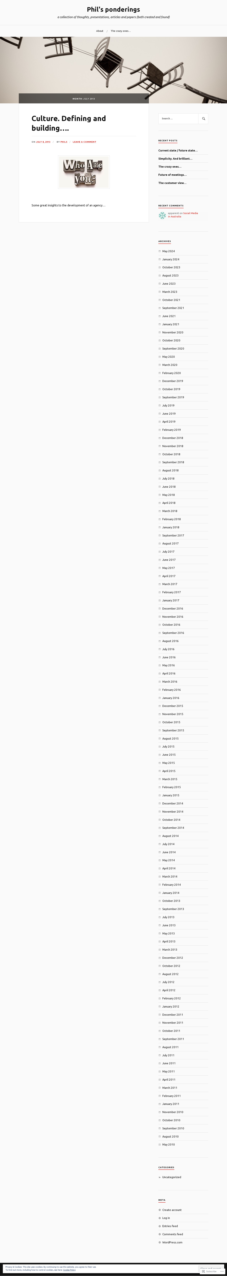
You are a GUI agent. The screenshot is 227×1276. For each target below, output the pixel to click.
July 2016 (168, 649)
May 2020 (168, 356)
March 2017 (169, 584)
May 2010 (168, 1144)
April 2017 (168, 576)
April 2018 (168, 502)
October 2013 (171, 900)
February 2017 (171, 592)
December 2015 (172, 705)
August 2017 (170, 543)
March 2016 (169, 681)
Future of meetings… (172, 174)
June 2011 (169, 1063)
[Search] (203, 118)
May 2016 (168, 665)
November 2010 (172, 1112)
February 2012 (171, 998)
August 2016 (170, 640)
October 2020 (171, 340)
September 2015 (173, 730)
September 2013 (173, 908)
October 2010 (171, 1120)
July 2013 (168, 917)
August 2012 (170, 974)
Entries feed (170, 1226)
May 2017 (168, 567)
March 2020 (169, 364)
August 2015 (170, 738)
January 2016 (170, 697)
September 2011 (173, 1038)
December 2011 (172, 1014)
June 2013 (169, 925)
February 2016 (171, 689)
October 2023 (171, 267)
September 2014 (173, 827)
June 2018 (169, 486)
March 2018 (169, 510)
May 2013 (168, 933)
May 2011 (168, 1071)
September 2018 (173, 462)
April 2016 (168, 673)
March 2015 (169, 779)
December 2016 (172, 608)
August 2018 (170, 470)
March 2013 (169, 949)
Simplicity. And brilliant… (175, 158)
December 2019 (172, 381)
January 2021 (170, 324)
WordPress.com (172, 1242)
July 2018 (168, 478)
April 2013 (168, 941)
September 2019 (173, 397)
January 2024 (170, 259)
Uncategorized (171, 1177)
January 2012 (170, 1006)
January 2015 (170, 795)
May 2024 (168, 251)
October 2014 (171, 819)
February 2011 (171, 1095)
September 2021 (173, 307)
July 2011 (168, 1055)
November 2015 (172, 714)
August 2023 (170, 275)
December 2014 (172, 803)
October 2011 (171, 1030)
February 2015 (171, 787)
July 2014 (168, 844)
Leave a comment (84, 142)
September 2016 (173, 632)
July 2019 (168, 405)
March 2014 (169, 876)
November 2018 (172, 446)
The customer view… (172, 182)
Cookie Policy (69, 1270)
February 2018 (171, 519)
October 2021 (171, 299)
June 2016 (169, 657)
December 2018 (172, 437)
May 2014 (168, 860)
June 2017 (169, 559)
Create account (172, 1209)
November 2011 (172, 1022)
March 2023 (169, 291)
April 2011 (168, 1079)
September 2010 (173, 1128)
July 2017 (168, 551)
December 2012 (172, 957)
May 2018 (168, 494)
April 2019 (168, 421)
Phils (63, 142)
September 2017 (173, 535)
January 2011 (170, 1103)
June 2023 (169, 283)
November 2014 (172, 811)
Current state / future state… (178, 150)
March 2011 (169, 1087)
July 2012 (168, 982)
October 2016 (171, 624)
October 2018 (171, 454)
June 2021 (169, 316)
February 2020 (171, 373)
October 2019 (171, 389)
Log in (166, 1217)
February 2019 (171, 429)
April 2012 (168, 990)
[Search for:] (183, 118)
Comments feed (172, 1234)
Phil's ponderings (113, 9)
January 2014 (170, 892)
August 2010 (170, 1136)
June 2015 (169, 754)
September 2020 (173, 348)
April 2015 (168, 770)
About (99, 30)
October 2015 (171, 722)
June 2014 (169, 852)
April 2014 (168, 868)
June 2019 (169, 413)
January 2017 (170, 600)
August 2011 (170, 1047)
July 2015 (168, 746)
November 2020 (172, 332)
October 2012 (171, 965)
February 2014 (171, 884)
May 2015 (168, 762)
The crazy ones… (121, 30)
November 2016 (172, 616)
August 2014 (170, 835)
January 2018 (170, 527)
